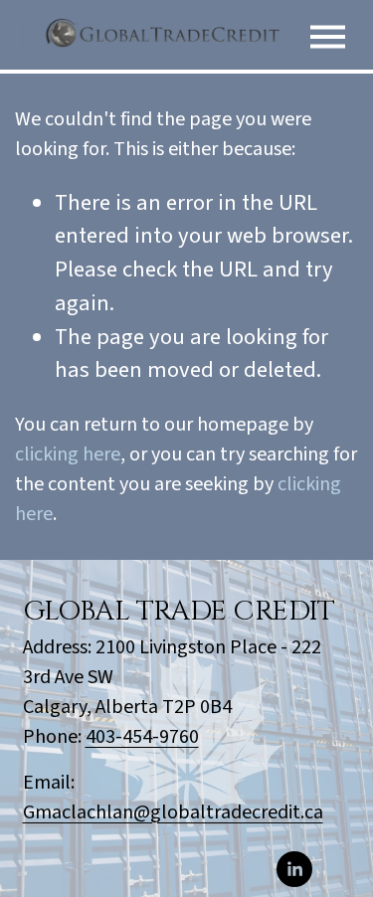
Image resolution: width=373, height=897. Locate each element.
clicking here (67, 454)
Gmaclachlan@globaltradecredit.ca (173, 812)
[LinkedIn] (294, 869)
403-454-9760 (142, 737)
